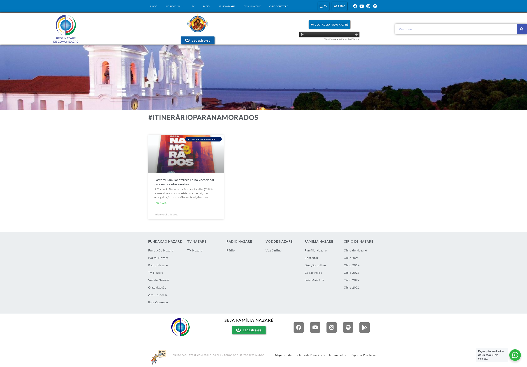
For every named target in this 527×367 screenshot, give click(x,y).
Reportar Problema (363, 355)
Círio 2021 (352, 287)
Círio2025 (351, 257)
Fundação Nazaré (161, 250)
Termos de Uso (338, 355)
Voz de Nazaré (158, 280)
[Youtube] (362, 6)
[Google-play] (364, 327)
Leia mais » (161, 203)
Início (153, 6)
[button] (329, 24)
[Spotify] (375, 6)
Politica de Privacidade (310, 355)
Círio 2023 (352, 272)
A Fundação (173, 6)
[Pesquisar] (522, 29)
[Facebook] (355, 6)
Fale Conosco (158, 302)
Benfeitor (312, 257)
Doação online (315, 265)
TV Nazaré (155, 272)
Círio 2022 (352, 280)
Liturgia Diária (226, 6)
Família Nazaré (252, 6)
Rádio (206, 6)
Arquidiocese (158, 295)
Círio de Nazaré (278, 6)
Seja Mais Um (314, 280)
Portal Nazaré (158, 257)
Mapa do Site (283, 355)
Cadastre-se (313, 272)
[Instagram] (368, 6)
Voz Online (274, 250)
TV (193, 6)
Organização (157, 287)
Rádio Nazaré (158, 265)
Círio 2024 (352, 265)
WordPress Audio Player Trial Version (341, 39)
